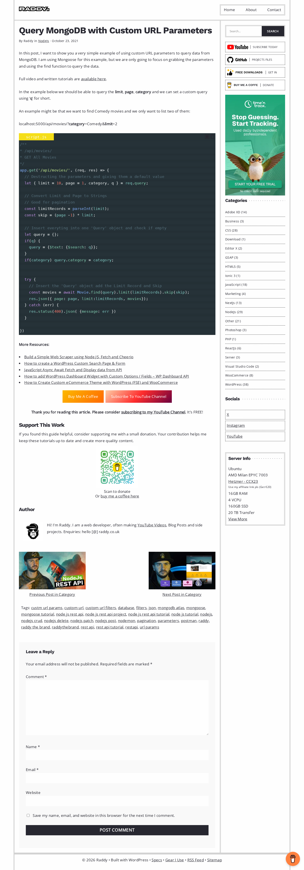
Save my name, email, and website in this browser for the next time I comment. (104, 815)
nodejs (206, 614)
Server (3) (232, 357)
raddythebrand (65, 627)
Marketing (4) (235, 294)
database (126, 607)
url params (149, 627)
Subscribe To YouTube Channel (138, 396)
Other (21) (233, 321)
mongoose (195, 607)
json (152, 607)
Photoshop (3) (235, 330)
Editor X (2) (233, 248)
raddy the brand (35, 627)
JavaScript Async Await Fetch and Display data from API (73, 369)
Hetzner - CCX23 (243, 481)
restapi (131, 627)
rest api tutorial (110, 627)
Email (32, 769)
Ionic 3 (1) (232, 276)
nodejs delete (56, 620)
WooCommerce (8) (239, 375)
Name (33, 746)
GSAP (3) (231, 257)
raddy (204, 620)
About (251, 9)
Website (33, 792)
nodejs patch (81, 620)
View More (237, 519)
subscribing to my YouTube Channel (153, 412)
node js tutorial (184, 614)
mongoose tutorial (37, 614)
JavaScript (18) (236, 284)
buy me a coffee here (120, 496)
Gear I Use (174, 859)
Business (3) (234, 221)
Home (229, 9)
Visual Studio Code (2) (242, 366)
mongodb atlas (171, 607)
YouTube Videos (152, 525)
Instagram (236, 425)
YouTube (235, 436)
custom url (73, 607)
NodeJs (43, 41)
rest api (87, 627)
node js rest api (69, 614)
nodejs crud (31, 620)
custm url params (47, 607)
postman (189, 620)
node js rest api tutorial (149, 614)
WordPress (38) (236, 384)
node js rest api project (105, 614)
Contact (274, 9)
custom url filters (100, 607)
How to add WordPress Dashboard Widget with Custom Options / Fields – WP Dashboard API (106, 376)
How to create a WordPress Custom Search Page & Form (74, 363)
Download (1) (235, 239)
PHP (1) (230, 339)
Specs (157, 859)
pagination (146, 620)
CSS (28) (231, 230)
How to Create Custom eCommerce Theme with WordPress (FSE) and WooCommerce (101, 382)
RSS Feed (195, 859)
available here (93, 78)
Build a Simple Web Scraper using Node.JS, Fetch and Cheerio (79, 356)
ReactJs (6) (233, 348)
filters (141, 607)
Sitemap (214, 859)
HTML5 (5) (233, 266)
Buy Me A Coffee (83, 396)
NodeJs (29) (234, 312)
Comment (36, 676)
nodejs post (105, 620)
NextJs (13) (233, 303)
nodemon (126, 620)
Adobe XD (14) (236, 212)
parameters (168, 620)
